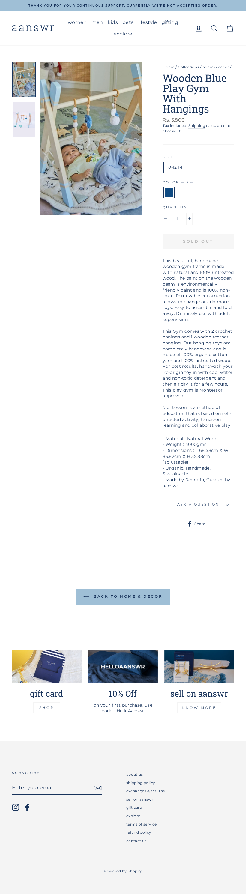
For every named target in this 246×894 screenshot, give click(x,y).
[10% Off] (123, 666)
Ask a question (198, 504)
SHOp (46, 707)
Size (168, 157)
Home (168, 67)
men (97, 22)
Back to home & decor (127, 596)
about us (134, 774)
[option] (123, 5)
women (77, 22)
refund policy (139, 832)
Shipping (196, 125)
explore (123, 34)
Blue (169, 193)
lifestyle (147, 22)
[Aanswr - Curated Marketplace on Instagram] (15, 807)
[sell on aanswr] (199, 666)
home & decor (215, 67)
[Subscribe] (98, 788)
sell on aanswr (139, 799)
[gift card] (47, 666)
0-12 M (175, 167)
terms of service (141, 824)
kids (113, 22)
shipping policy (140, 783)
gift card (134, 807)
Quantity (175, 207)
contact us (136, 840)
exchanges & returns (145, 791)
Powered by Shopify (123, 871)
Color (178, 182)
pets (128, 22)
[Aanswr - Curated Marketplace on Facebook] (27, 807)
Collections (188, 67)
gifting (170, 22)
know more (199, 707)
